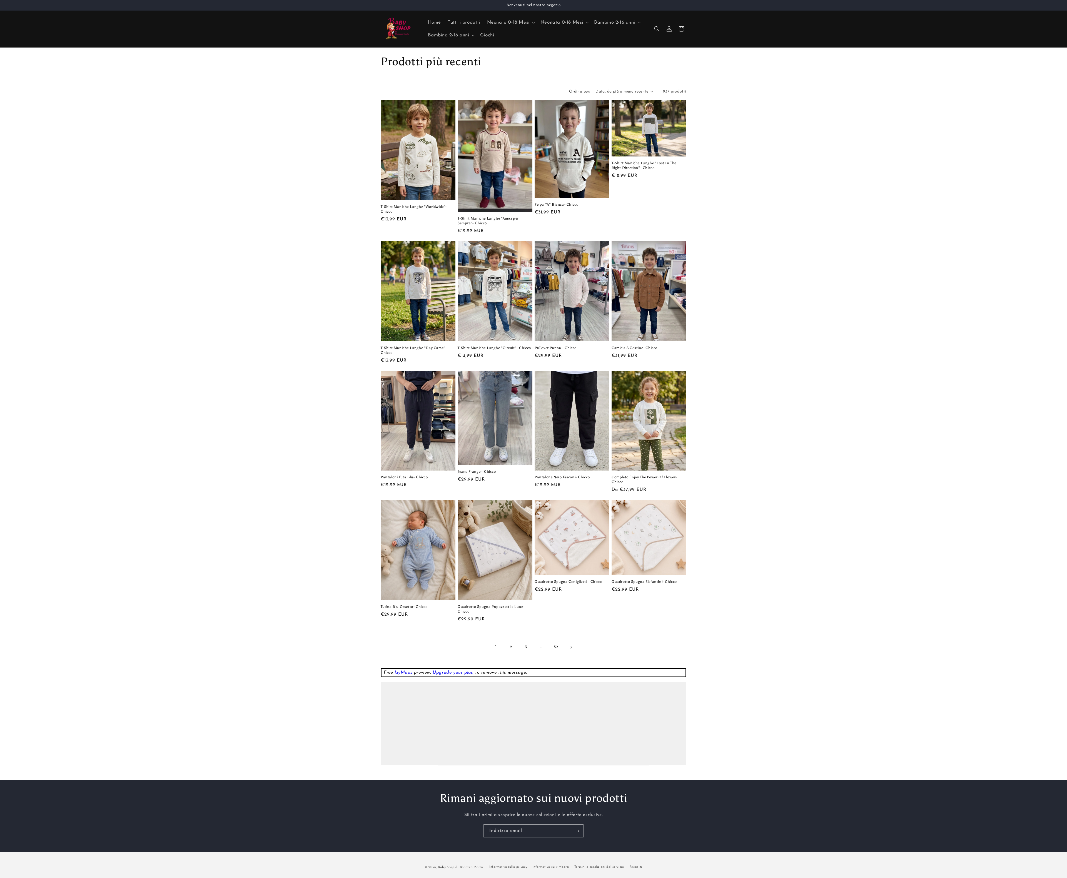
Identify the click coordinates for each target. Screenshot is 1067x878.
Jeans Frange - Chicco (477, 471)
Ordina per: (579, 91)
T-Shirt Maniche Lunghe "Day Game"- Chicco (414, 350)
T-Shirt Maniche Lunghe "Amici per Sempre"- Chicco (488, 220)
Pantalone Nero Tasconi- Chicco (562, 477)
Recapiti (635, 867)
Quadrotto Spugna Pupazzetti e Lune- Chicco (491, 609)
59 (556, 647)
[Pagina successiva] (571, 647)
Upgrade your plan (453, 672)
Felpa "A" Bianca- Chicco (556, 204)
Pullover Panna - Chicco (556, 348)
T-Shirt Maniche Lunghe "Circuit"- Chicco (494, 348)
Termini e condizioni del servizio (599, 867)
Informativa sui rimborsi (550, 867)
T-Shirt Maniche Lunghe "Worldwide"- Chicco (414, 209)
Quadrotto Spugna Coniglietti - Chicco (568, 581)
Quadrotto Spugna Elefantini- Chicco (644, 581)
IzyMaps (403, 672)
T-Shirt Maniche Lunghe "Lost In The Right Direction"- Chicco (644, 165)
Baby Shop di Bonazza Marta (460, 867)
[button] (510, 22)
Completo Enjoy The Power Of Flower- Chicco (644, 479)
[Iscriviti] (577, 830)
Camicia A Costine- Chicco (634, 348)
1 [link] (496, 647)
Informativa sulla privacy (508, 867)
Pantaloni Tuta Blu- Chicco (404, 477)
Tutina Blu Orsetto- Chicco (404, 607)
